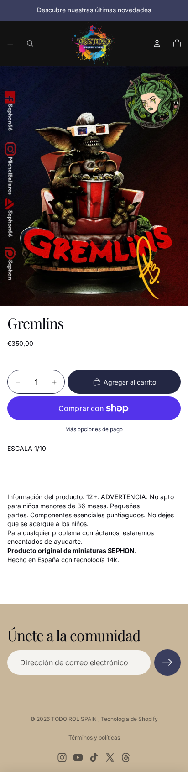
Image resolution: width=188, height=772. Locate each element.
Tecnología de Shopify (129, 718)
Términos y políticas (94, 737)
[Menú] (10, 43)
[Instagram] (62, 757)
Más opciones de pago (94, 429)
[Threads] (125, 757)
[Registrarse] (167, 662)
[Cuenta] (157, 43)
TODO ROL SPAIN (74, 718)
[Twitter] (109, 757)
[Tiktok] (94, 757)
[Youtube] (78, 757)
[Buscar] (30, 43)
